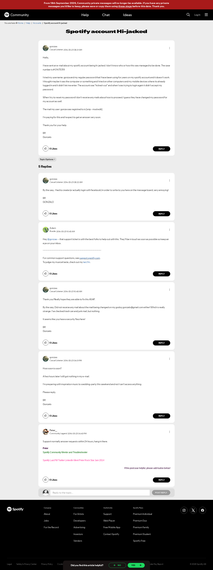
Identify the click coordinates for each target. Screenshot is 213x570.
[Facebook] (202, 510)
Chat (106, 14)
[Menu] (206, 15)
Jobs (46, 520)
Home (20, 23)
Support (107, 514)
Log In (197, 14)
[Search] (188, 15)
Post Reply (161, 492)
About (47, 514)
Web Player (109, 520)
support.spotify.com (89, 258)
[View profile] (46, 47)
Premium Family (141, 527)
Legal (9, 564)
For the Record (51, 527)
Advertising (79, 527)
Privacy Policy (47, 564)
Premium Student (142, 534)
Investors (78, 534)
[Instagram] (184, 510)
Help (85, 14)
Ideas (127, 14)
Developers (79, 520)
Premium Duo (140, 520)
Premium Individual (142, 514)
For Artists (78, 514)
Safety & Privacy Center (26, 564)
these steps (125, 6)
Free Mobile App (111, 527)
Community (19, 14)
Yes (133, 565)
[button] (169, 48)
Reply (162, 148)
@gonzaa (52, 239)
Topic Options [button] (46, 159)
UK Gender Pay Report (153, 564)
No (119, 565)
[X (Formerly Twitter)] (193, 510)
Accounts (37, 23)
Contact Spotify (111, 534)
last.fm (86, 262)
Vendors (77, 540)
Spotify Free (139, 540)
